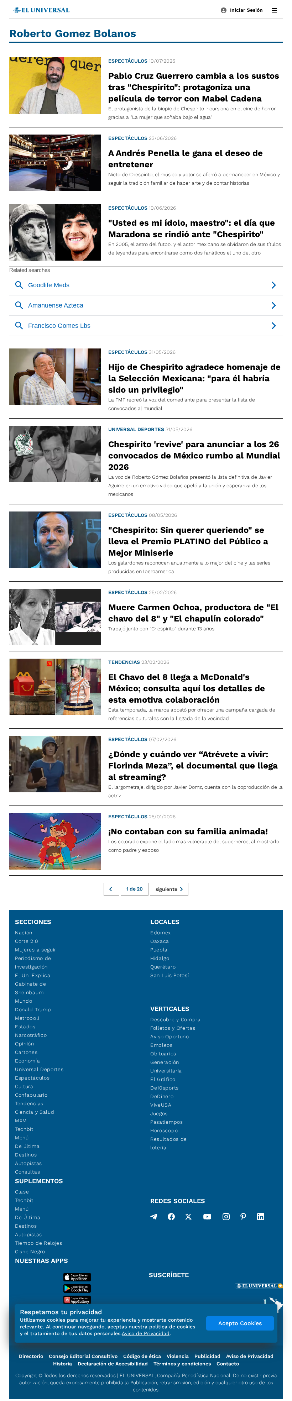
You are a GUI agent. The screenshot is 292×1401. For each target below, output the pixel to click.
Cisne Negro (30, 1251)
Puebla (159, 950)
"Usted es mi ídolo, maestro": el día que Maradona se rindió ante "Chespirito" (191, 228)
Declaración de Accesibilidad (113, 1363)
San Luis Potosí (169, 975)
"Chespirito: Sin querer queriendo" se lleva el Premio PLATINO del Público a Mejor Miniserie (188, 541)
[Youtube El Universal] (207, 1218)
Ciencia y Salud (34, 1112)
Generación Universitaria (166, 1066)
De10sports (164, 1088)
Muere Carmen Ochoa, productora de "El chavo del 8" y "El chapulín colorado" (193, 613)
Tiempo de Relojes (38, 1243)
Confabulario (31, 1095)
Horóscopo (164, 1130)
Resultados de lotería (168, 1143)
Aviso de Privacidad (249, 1356)
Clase (22, 1192)
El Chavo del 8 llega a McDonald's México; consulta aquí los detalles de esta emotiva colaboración (186, 688)
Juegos (159, 1113)
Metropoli (27, 1018)
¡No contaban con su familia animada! (188, 831)
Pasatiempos (166, 1122)
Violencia (178, 1356)
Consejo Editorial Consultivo (83, 1356)
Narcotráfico (31, 1035)
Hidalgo (160, 958)
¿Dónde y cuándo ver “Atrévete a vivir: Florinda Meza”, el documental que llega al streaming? (193, 765)
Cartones (26, 1052)
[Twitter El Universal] (188, 1218)
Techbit (24, 1129)
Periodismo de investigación (33, 962)
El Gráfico (163, 1079)
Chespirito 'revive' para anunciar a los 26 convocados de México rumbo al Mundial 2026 (194, 455)
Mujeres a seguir (35, 950)
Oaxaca (159, 941)
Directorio (31, 1356)
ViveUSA (161, 1105)
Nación (23, 932)
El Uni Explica (33, 975)
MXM (21, 1120)
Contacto (228, 1363)
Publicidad (207, 1356)
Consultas (27, 1172)
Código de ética (142, 1356)
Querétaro (163, 967)
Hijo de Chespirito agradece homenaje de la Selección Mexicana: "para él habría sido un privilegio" (194, 378)
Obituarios (163, 1053)
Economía (27, 1061)
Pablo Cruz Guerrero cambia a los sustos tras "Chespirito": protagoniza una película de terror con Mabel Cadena (193, 87)
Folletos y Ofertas (172, 1028)
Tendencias (124, 662)
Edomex (160, 932)
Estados (25, 1026)
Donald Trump (33, 1009)
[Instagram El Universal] (226, 1218)
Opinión (24, 1043)
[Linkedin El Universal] (260, 1218)
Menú (22, 1137)
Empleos (161, 1045)
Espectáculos (127, 61)
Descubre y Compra (175, 1019)
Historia (62, 1363)
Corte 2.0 (26, 941)
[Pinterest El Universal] (243, 1218)
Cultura (24, 1086)
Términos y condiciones (182, 1363)
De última (27, 1146)
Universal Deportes (136, 429)
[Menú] (274, 10)
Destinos (26, 1155)
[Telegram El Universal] (153, 1218)
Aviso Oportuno (169, 1036)
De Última (27, 1217)
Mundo (23, 1001)
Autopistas (28, 1163)
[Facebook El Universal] (171, 1218)
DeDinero (162, 1096)
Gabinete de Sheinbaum (30, 988)
